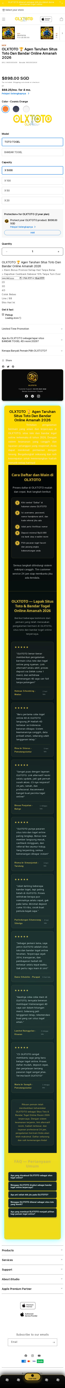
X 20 (7, 200)
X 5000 (9, 170)
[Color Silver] (26, 109)
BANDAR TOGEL (13, 152)
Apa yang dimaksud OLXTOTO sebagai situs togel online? (31, 1176)
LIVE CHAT (58, 1384)
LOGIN (18, 1384)
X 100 (7, 180)
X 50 (7, 190)
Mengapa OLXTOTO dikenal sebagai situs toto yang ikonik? (32, 1203)
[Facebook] (4, 367)
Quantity (7, 243)
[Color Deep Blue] (16, 109)
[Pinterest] (14, 367)
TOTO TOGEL (12, 141)
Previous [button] (2, 3)
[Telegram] (32, 396)
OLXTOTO (14, 425)
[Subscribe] (53, 1342)
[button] (3, 19)
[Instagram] (38, 396)
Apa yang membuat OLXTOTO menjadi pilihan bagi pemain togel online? (32, 1213)
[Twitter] (9, 367)
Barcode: (22, 62)
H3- (41, 1373)
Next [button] (62, 3)
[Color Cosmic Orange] (5, 109)
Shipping (17, 82)
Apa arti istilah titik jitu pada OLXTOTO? (29, 1195)
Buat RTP (40, 278)
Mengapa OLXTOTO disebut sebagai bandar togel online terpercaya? (31, 1186)
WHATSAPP (46, 1384)
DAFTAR (32, 1379)
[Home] (23, 19)
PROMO (7, 1384)
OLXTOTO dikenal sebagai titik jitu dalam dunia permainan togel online (31, 3)
